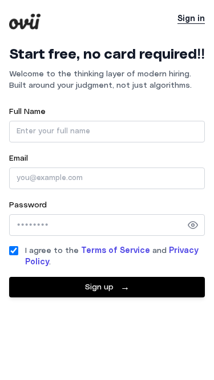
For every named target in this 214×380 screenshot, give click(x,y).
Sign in (191, 19)
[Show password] (193, 225)
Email (18, 158)
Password (28, 205)
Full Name (27, 112)
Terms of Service (115, 251)
